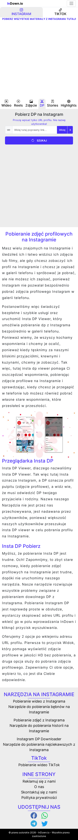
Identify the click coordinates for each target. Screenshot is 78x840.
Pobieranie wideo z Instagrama (39, 701)
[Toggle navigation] (71, 3)
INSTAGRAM (21, 14)
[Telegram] (34, 823)
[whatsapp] (44, 815)
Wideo (6, 105)
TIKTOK (60, 14)
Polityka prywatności (39, 797)
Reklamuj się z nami (39, 781)
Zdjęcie (31, 105)
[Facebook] (34, 815)
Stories (52, 105)
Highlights (69, 105)
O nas (39, 787)
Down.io (15, 3)
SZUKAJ (42, 140)
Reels (18, 105)
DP (42, 105)
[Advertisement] (39, 59)
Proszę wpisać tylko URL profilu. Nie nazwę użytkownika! (39, 122)
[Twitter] (44, 823)
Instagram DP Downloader (39, 739)
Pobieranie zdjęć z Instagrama (39, 720)
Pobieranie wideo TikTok (39, 765)
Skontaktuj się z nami (39, 792)
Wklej (62, 129)
